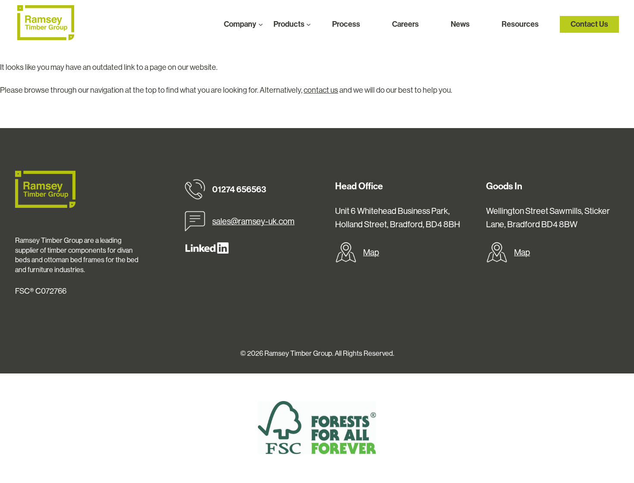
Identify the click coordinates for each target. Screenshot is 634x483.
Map (371, 252)
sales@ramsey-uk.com (253, 221)
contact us (321, 90)
